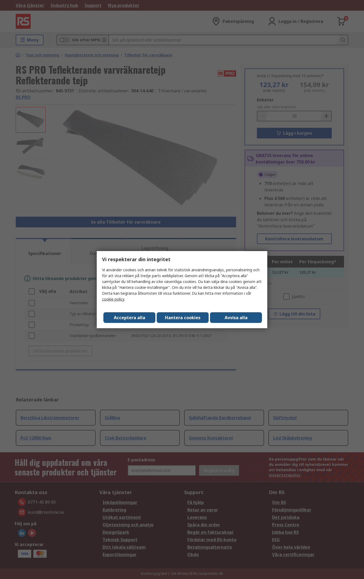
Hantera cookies (182, 318)
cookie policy (113, 299)
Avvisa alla (236, 318)
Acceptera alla (129, 318)
